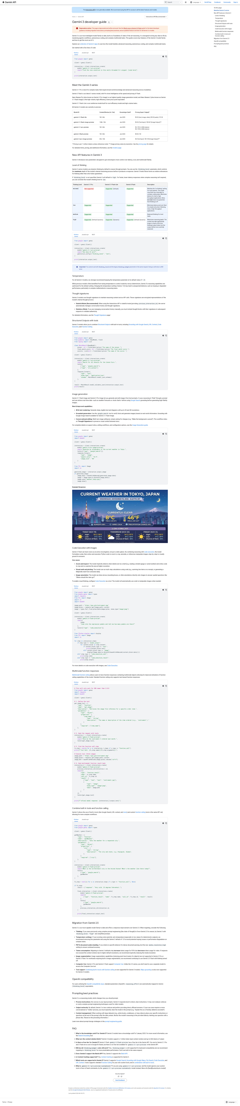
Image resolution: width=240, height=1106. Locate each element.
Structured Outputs (104, 324)
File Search (149, 1060)
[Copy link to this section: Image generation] (89, 394)
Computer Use (118, 964)
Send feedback (120, 1080)
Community (227, 2)
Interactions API (90, 10)
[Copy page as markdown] (109, 22)
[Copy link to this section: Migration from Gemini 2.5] (100, 923)
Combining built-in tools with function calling (100, 970)
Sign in (236, 2)
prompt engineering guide (113, 1021)
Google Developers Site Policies (81, 1090)
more (125, 812)
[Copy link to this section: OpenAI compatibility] (95, 979)
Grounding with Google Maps (136, 1060)
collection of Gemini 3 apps (89, 44)
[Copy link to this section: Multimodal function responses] (101, 671)
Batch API (124, 1053)
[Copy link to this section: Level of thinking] (88, 165)
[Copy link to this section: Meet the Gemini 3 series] (100, 85)
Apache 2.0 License (159, 1088)
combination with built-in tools (144, 1062)
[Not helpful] (121, 1076)
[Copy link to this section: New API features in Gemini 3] (104, 155)
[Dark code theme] (163, 56)
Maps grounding (146, 970)
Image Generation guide (140, 425)
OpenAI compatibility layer (95, 984)
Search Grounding (84, 1036)
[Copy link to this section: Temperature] (85, 276)
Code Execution (100, 581)
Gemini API (81, 16)
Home (73, 16)
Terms (4, 1102)
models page (117, 148)
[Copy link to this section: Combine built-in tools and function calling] (110, 808)
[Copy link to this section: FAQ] (78, 1029)
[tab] (76, 52)
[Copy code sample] (166, 56)
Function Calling (87, 327)
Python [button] (76, 53)
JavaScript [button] (85, 53)
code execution (149, 552)
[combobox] (173, 2)
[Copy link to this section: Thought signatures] (91, 294)
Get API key (207, 2)
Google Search (135, 400)
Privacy (10, 1102)
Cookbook (217, 2)
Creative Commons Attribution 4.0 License (119, 1088)
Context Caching (106, 1057)
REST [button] (93, 53)
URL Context (153, 324)
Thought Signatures (100, 315)
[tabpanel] (120, 67)
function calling (140, 812)
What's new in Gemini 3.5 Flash (132, 28)
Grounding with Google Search (138, 324)
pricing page (142, 144)
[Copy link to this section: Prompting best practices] (100, 993)
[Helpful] (118, 1076)
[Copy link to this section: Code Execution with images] (98, 548)
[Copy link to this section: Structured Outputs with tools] (100, 321)
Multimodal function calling (81, 675)
